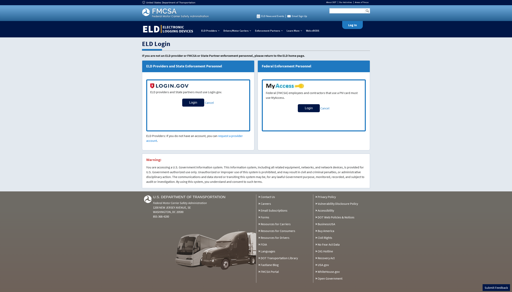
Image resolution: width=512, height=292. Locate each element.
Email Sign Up (299, 16)
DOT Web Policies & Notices (336, 217)
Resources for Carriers (276, 224)
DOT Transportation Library (279, 258)
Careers (266, 204)
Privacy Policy (327, 197)
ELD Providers (211, 30)
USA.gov (323, 265)
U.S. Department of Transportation (189, 197)
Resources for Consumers (278, 231)
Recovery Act (326, 258)
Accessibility (326, 210)
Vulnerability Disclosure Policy (338, 204)
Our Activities (345, 2)
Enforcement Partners (269, 30)
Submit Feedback (496, 288)
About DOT (331, 2)
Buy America (326, 231)
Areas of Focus (362, 2)
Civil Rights (325, 238)
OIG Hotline (325, 251)
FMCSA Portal (270, 272)
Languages (268, 251)
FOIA (264, 244)
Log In (352, 25)
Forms (265, 217)
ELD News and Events (272, 16)
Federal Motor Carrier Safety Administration (180, 203)
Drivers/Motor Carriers (238, 30)
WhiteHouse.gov (329, 272)
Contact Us (268, 197)
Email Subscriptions (274, 210)
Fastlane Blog (270, 265)
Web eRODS (312, 30)
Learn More (295, 30)
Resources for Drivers (275, 238)
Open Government (330, 278)
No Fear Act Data (329, 244)
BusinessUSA (326, 224)
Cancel (209, 103)
